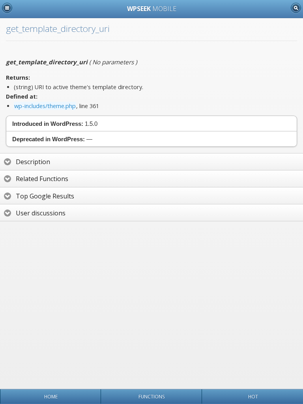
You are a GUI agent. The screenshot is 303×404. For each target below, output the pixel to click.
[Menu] (7, 8)
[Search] (296, 8)
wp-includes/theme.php (45, 106)
